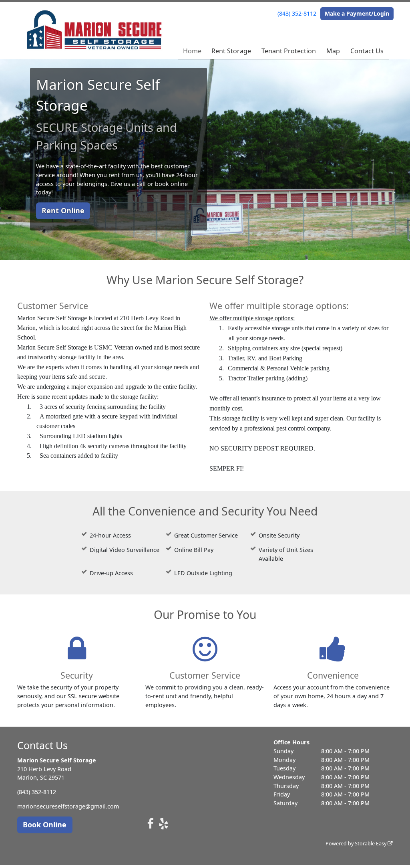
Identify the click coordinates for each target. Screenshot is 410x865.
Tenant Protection (288, 50)
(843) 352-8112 (296, 13)
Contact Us (367, 50)
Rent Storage (231, 50)
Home (192, 50)
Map (333, 50)
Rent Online (63, 210)
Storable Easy (371, 843)
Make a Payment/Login (357, 13)
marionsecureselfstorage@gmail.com (68, 806)
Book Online (44, 824)
